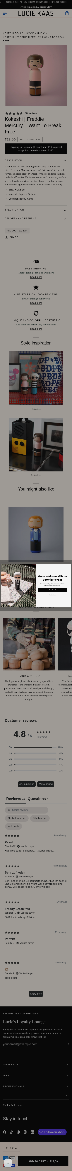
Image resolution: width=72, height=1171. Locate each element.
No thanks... (52, 594)
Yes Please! (52, 590)
